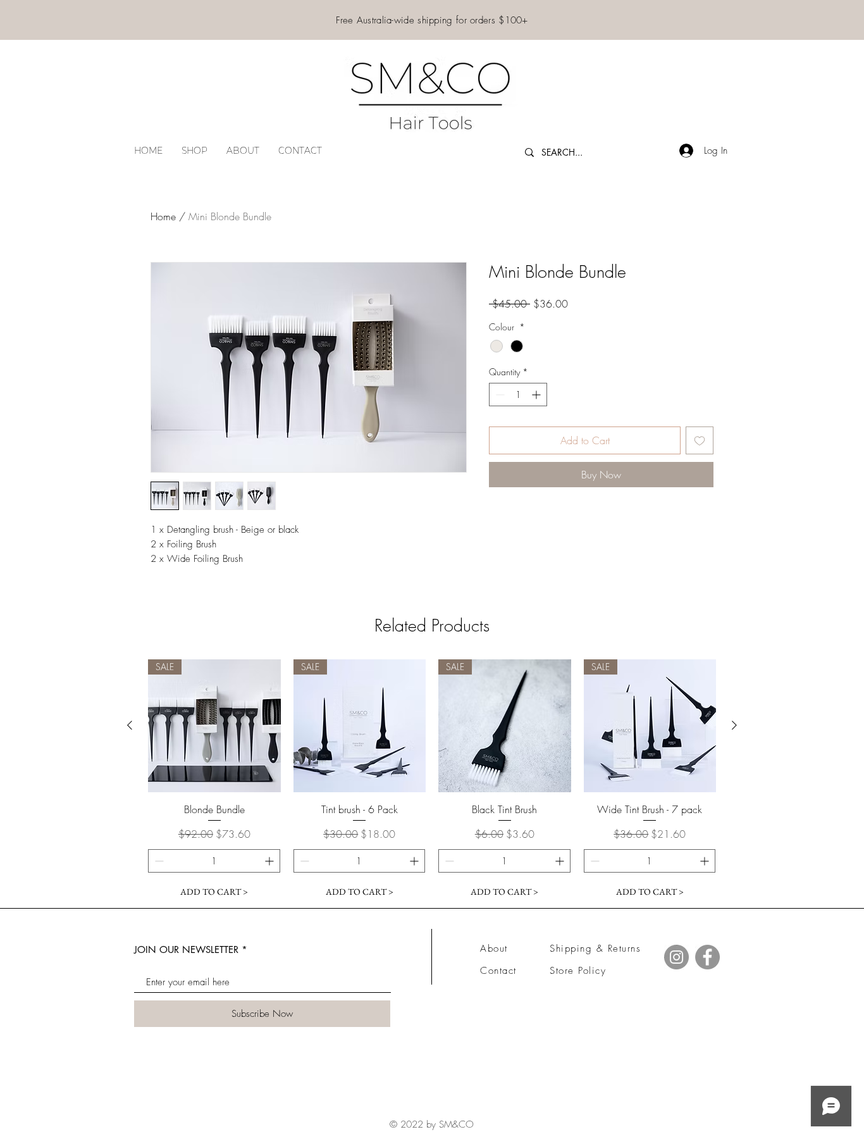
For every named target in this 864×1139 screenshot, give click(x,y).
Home (163, 216)
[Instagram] (676, 957)
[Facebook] (707, 957)
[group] (432, 781)
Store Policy (578, 970)
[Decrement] (499, 394)
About (494, 948)
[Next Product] (734, 725)
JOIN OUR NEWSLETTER (186, 949)
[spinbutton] (518, 394)
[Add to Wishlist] (699, 440)
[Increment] (537, 394)
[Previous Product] (129, 725)
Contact (498, 970)
